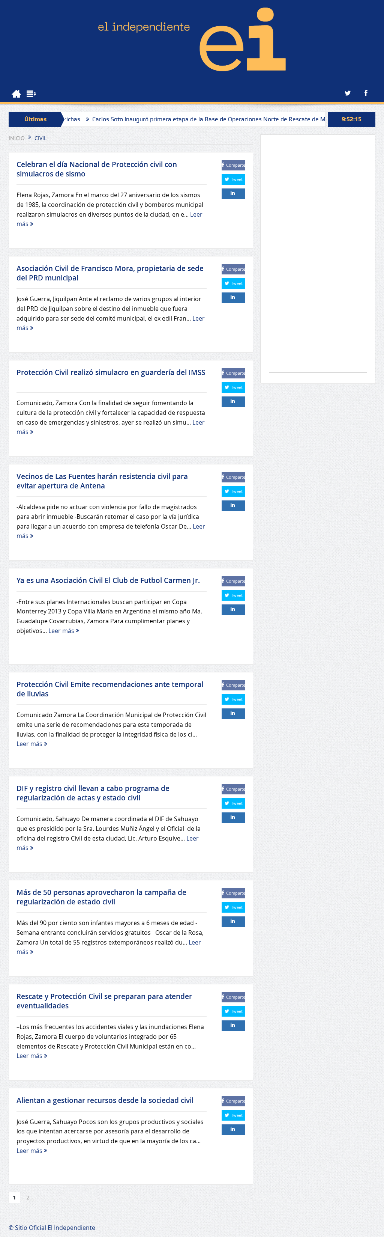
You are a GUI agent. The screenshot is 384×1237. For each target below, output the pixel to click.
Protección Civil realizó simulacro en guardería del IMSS (110, 377)
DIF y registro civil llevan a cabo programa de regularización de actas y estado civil (93, 793)
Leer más (62, 631)
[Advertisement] (318, 257)
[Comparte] (233, 193)
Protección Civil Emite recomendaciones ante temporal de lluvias (109, 689)
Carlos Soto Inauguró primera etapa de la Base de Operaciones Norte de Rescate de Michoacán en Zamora (212, 119)
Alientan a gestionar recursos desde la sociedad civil (105, 1100)
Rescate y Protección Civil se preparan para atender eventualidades (104, 1001)
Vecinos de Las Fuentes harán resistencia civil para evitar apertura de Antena (102, 481)
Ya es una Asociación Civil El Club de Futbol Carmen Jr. (108, 580)
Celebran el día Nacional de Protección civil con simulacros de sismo (96, 169)
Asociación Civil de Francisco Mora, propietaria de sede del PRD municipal (110, 273)
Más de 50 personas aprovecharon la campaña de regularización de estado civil (101, 897)
